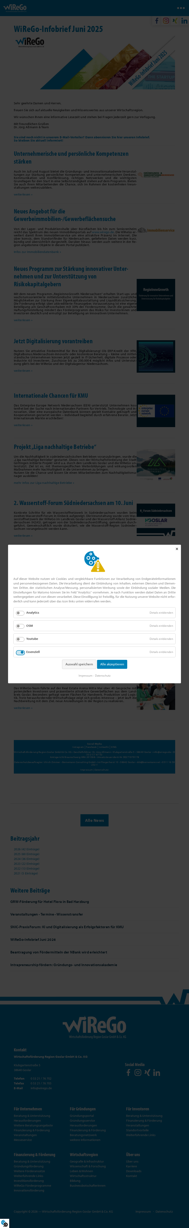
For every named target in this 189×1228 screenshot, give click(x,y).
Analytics (32, 612)
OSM (29, 626)
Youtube (32, 639)
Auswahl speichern (79, 664)
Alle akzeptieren (112, 664)
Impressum (85, 675)
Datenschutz (103, 675)
